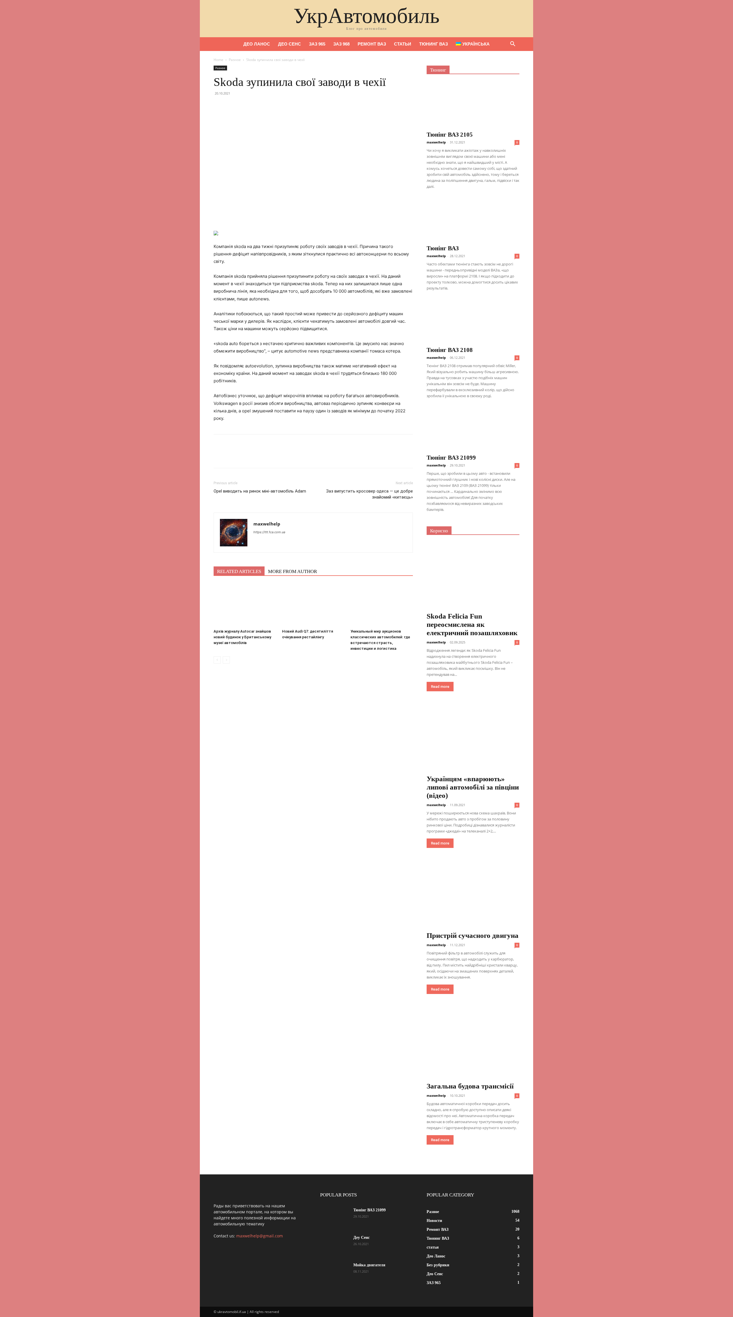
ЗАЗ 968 (341, 44)
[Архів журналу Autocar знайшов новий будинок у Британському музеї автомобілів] (245, 605)
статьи (402, 44)
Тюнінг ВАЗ (443, 248)
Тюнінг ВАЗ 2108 (450, 350)
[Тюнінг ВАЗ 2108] (473, 321)
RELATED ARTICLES (239, 571)
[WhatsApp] (259, 106)
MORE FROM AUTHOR (292, 571)
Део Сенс (289, 44)
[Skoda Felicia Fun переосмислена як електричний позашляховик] (473, 576)
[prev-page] (217, 660)
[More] (272, 106)
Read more (440, 686)
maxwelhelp (266, 524)
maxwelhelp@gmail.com (259, 1236)
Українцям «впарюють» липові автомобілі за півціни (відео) (473, 787)
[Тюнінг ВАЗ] (473, 220)
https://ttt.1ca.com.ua (269, 532)
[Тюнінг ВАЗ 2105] (473, 104)
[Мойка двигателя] (334, 1272)
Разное (235, 59)
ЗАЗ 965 (317, 44)
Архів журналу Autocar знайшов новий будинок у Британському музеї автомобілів (242, 637)
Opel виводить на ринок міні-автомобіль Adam (260, 491)
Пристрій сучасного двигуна (473, 935)
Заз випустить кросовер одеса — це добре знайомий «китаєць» (369, 494)
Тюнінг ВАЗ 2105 (450, 134)
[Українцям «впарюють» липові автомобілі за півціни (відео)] (473, 738)
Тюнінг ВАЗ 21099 (451, 457)
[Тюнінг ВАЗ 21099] (473, 429)
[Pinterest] (245, 106)
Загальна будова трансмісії (470, 1086)
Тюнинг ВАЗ (433, 44)
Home (218, 59)
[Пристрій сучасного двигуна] (473, 895)
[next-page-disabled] (226, 660)
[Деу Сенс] (334, 1245)
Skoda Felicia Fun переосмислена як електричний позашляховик (472, 624)
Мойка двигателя (369, 1265)
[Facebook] (219, 106)
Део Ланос (256, 44)
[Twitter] (232, 106)
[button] (512, 44)
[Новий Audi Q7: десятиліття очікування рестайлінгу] (313, 605)
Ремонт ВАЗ (372, 44)
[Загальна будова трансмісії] (473, 1046)
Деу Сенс (361, 1237)
